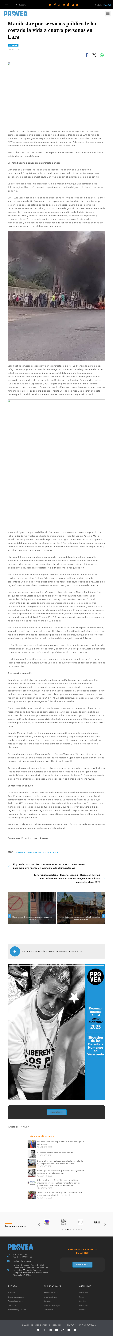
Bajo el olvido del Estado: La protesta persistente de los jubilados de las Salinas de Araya (60, 1162)
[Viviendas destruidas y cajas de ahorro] (32, 1154)
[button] (6, 4)
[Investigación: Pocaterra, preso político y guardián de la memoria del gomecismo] (32, 1173)
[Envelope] (77, 4)
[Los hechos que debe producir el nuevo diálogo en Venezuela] (32, 1144)
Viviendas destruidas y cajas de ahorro (55, 1152)
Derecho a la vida (50, 852)
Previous (9, 916)
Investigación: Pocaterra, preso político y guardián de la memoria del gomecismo (60, 1171)
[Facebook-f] (55, 4)
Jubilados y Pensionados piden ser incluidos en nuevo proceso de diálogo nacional (59, 1193)
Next (103, 916)
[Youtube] (64, 4)
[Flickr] (73, 4)
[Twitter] (50, 4)
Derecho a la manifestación (28, 852)
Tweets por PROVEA (18, 1126)
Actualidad (13, 45)
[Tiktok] (68, 4)
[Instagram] (59, 4)
